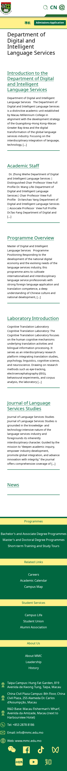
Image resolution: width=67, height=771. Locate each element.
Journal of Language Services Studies (28, 405)
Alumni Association (33, 627)
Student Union (33, 621)
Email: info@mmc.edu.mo (25, 732)
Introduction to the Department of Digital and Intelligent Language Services (30, 81)
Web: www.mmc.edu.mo (24, 741)
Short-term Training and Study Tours (33, 546)
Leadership (34, 662)
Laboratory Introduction (33, 318)
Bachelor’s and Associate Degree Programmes (33, 534)
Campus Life (33, 615)
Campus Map (33, 587)
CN (53, 7)
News (13, 484)
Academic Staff (23, 165)
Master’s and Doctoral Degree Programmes (34, 540)
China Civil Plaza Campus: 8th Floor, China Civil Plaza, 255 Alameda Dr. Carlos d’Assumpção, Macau (36, 698)
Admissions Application (50, 22)
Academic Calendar (33, 580)
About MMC (33, 656)
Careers (33, 574)
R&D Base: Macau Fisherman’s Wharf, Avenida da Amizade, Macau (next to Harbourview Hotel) (33, 713)
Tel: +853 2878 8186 (20, 725)
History (33, 668)
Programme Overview (30, 237)
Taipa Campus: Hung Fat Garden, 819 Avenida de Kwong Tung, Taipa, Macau (34, 685)
